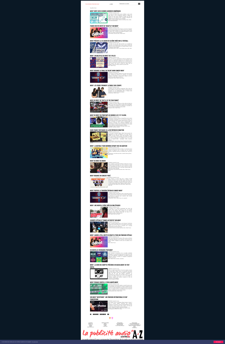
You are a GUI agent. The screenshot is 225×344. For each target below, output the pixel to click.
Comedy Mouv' (111, 198)
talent (123, 78)
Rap (109, 308)
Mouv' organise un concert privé (100, 176)
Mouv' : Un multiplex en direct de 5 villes (103, 56)
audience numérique (122, 19)
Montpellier (110, 107)
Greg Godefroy (110, 48)
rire (122, 198)
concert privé (110, 184)
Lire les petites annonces (119, 323)
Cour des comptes (111, 279)
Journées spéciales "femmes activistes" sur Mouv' (105, 220)
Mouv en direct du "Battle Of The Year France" (104, 100)
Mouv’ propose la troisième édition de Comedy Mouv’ (106, 190)
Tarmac (120, 308)
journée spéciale (111, 290)
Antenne (105, 323)
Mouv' (128, 19)
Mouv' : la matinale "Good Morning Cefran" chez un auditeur (108, 146)
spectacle (125, 198)
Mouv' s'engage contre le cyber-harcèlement (104, 282)
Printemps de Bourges (120, 126)
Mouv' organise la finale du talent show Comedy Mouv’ (107, 70)
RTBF (116, 308)
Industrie (105, 324)
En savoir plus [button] (35, 341)
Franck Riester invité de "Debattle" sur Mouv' (104, 26)
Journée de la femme (112, 227)
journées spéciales (119, 227)
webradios (122, 258)
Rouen (109, 170)
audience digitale (115, 19)
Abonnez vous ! (95, 4)
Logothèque (90, 325)
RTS (118, 308)
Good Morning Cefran (118, 153)
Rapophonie (112, 308)
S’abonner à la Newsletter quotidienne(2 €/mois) (134, 326)
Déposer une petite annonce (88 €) (134, 323)
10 (103, 314)
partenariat (116, 141)
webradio (117, 258)
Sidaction (126, 141)
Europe (109, 92)
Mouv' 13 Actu (119, 48)
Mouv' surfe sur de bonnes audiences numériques (105, 11)
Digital (105, 325)
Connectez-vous (90, 324)
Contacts (90, 326)
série (128, 48)
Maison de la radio (119, 184)
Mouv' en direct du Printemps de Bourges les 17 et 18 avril (108, 115)
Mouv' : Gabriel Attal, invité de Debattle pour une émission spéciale (111, 235)
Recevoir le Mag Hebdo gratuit (120, 325)
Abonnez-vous (90, 323)
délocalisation (110, 126)
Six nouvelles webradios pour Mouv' (101, 250)
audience (110, 19)
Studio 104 (110, 185)
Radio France (122, 33)
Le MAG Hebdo (105, 326)
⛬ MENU (111, 4)
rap (116, 214)
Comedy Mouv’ (111, 78)
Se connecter (89, 4)
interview (115, 33)
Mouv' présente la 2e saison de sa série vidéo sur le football (109, 41)
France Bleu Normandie (118, 169)
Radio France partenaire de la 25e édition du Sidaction (107, 130)
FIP (115, 279)
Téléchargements (134, 327)
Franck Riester (110, 33)
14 (108, 314)
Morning (127, 153)
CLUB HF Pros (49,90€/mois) (134, 324)
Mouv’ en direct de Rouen (98, 161)
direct (114, 184)
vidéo (131, 48)
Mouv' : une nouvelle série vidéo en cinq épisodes (105, 205)
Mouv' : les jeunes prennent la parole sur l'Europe (105, 85)
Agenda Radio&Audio (120, 324)
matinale (123, 153)
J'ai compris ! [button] (218, 341)
